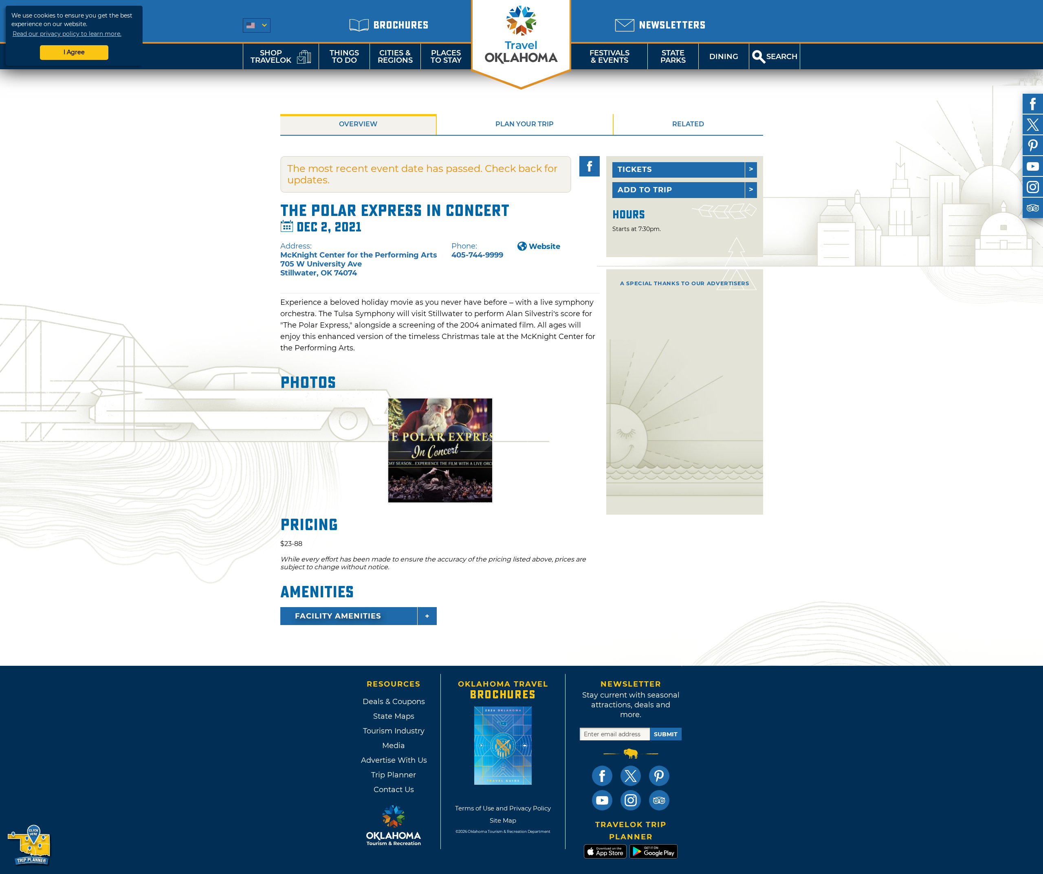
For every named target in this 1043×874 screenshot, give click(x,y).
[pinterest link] (659, 776)
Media (393, 745)
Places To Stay (446, 56)
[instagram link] (631, 800)
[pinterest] (1033, 145)
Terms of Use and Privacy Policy (503, 808)
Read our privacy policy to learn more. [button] (67, 33)
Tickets (635, 169)
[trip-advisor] (1033, 208)
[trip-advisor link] (659, 800)
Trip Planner (393, 775)
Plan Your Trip (524, 124)
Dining (723, 56)
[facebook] (1033, 104)
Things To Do (344, 56)
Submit (666, 734)
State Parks (673, 56)
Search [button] (782, 56)
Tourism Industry (394, 730)
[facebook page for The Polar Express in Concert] (589, 166)
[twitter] (1033, 124)
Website (544, 246)
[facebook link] (602, 776)
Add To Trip (645, 189)
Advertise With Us (393, 760)
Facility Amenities (338, 616)
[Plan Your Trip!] (29, 845)
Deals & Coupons (394, 701)
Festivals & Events (609, 56)
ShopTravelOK (271, 56)
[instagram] (1033, 187)
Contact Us (394, 789)
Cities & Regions (395, 56)
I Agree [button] (74, 52)
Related (688, 124)
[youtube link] (602, 800)
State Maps (393, 716)
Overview (358, 124)
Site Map (503, 820)
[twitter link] (631, 776)
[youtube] (1033, 166)
